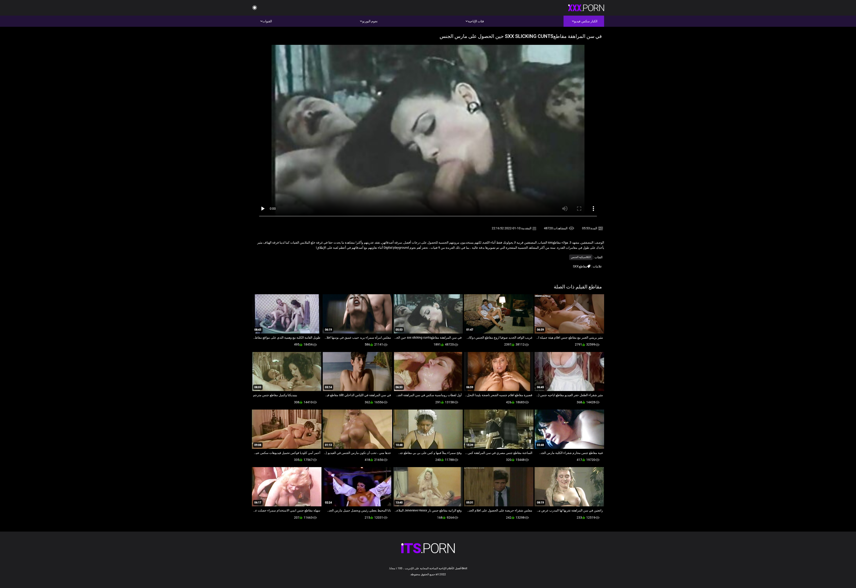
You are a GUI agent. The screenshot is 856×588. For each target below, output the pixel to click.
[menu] (254, 8)
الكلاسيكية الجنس (581, 257)
